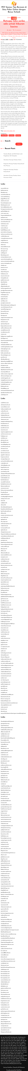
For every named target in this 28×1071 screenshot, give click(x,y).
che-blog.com (4, 759)
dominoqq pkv (14, 1057)
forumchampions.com (6, 202)
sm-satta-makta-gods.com (7, 663)
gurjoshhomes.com (5, 475)
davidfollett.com (5, 442)
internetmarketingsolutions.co (8, 852)
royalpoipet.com (4, 963)
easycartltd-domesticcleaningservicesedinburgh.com (13, 713)
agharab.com (4, 529)
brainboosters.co (5, 423)
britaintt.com (4, 709)
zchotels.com (4, 648)
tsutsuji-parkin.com (5, 527)
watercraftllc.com (5, 546)
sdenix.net (3, 244)
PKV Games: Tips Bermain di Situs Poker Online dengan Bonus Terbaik (14, 9)
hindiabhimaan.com (5, 384)
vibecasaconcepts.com (6, 906)
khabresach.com (4, 386)
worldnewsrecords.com (6, 921)
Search (7, 141)
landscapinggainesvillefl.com (8, 623)
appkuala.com (4, 298)
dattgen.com (4, 571)
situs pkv (3, 1038)
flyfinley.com (4, 763)
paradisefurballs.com (6, 800)
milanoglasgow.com (5, 348)
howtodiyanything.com (6, 615)
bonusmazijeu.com (5, 971)
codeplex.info (4, 502)
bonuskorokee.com (5, 975)
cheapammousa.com (6, 532)
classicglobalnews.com (6, 705)
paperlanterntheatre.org (7, 542)
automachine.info (5, 879)
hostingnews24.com (5, 611)
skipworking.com (5, 271)
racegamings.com (5, 1015)
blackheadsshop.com (6, 932)
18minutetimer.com (5, 815)
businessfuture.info (5, 742)
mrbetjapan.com (5, 294)
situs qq (5, 1045)
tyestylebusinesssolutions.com (8, 961)
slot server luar (10, 1040)
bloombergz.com (5, 255)
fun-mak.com (4, 950)
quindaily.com (4, 686)
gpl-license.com (4, 598)
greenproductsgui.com (6, 806)
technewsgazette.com (6, 288)
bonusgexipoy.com (5, 977)
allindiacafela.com (5, 359)
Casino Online (17, 34)
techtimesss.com (5, 223)
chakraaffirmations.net (6, 769)
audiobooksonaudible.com (7, 694)
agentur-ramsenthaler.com (7, 894)
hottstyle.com (4, 613)
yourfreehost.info (5, 471)
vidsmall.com (4, 917)
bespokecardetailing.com (7, 509)
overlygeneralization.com (7, 825)
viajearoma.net (4, 525)
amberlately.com (5, 425)
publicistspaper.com (5, 684)
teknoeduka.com (5, 655)
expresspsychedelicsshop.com (8, 586)
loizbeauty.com (4, 273)
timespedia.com (4, 277)
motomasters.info (5, 902)
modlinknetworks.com (6, 998)
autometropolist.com (6, 563)
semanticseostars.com (6, 817)
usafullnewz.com (5, 402)
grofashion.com (4, 1009)
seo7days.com (4, 300)
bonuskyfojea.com (5, 973)
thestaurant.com (5, 965)
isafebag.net (4, 252)
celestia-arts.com (5, 200)
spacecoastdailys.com (6, 669)
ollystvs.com (4, 854)
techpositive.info (5, 844)
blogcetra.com (4, 850)
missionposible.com (5, 371)
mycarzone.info (4, 904)
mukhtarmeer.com (5, 632)
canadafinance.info (5, 330)
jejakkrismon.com (5, 280)
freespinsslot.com (5, 798)
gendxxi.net (3, 900)
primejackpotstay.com (6, 1017)
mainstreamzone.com (6, 819)
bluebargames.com (5, 205)
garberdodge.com (5, 211)
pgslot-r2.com (4, 644)
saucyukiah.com (4, 188)
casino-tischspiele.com (6, 263)
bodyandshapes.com (6, 700)
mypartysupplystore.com (7, 431)
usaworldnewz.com (5, 406)
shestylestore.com (5, 1029)
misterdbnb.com (4, 954)
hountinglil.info (4, 767)
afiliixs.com (3, 550)
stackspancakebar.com (6, 344)
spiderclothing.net (5, 494)
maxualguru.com (5, 792)
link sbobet (17, 1040)
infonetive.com (4, 321)
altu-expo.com (4, 521)
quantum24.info (4, 909)
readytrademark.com (6, 671)
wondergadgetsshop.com (7, 496)
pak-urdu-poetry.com (6, 848)
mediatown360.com (5, 367)
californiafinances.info (6, 328)
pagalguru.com (4, 640)
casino (5, 130)
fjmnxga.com (4, 315)
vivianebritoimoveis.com (6, 238)
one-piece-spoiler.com (6, 871)
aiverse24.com (4, 690)
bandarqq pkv (14, 1037)
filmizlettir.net (4, 192)
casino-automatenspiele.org (7, 261)
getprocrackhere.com (6, 988)
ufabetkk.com (4, 284)
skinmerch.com (4, 448)
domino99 (7, 1037)
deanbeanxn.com (5, 748)
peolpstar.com (4, 217)
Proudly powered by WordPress (14, 1070)
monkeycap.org (4, 242)
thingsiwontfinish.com (6, 1032)
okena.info (3, 504)
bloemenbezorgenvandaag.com (8, 305)
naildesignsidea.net (5, 538)
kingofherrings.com (5, 292)
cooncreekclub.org (5, 196)
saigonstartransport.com (7, 317)
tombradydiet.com (5, 477)
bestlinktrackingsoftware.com (8, 967)
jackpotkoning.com (5, 996)
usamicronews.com (5, 1007)
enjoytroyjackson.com (6, 580)
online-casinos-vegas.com (7, 373)
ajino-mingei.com (5, 469)
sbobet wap (13, 1053)
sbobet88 (3, 1055)
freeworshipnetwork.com (7, 544)
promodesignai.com (5, 682)
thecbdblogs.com (5, 388)
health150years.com (5, 230)
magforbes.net (4, 240)
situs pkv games (20, 1038)
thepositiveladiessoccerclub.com (8, 534)
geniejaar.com (4, 775)
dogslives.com (4, 859)
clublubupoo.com (5, 969)
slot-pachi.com (4, 796)
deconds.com (4, 711)
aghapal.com (4, 519)
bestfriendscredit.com (6, 511)
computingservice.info (6, 840)
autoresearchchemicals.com (7, 390)
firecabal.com (4, 592)
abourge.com (4, 548)
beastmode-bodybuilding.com (8, 738)
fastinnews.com (4, 990)
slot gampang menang (14, 1061)
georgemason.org (5, 723)
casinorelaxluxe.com (5, 979)
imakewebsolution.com (6, 756)
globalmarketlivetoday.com (7, 596)
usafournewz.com (5, 413)
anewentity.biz (4, 296)
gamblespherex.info (5, 892)
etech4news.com (5, 584)
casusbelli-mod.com (5, 482)
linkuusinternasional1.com (7, 490)
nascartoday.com (5, 634)
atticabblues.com (5, 561)
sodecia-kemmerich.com (6, 948)
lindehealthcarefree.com (6, 729)
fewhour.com (4, 813)
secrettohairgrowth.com (6, 307)
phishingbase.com (5, 1013)
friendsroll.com (4, 492)
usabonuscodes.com (5, 661)
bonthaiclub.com (5, 479)
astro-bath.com (4, 517)
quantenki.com (4, 911)
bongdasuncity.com (5, 794)
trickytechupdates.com (6, 382)
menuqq (25, 1055)
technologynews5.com (6, 652)
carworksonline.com (5, 221)
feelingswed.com (5, 590)
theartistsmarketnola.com (7, 340)
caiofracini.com (4, 842)
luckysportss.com (5, 1002)
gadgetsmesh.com (5, 829)
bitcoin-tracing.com (5, 698)
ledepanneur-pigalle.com (7, 336)
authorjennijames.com (6, 523)
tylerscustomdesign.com (6, 219)
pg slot (5, 1042)
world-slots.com (4, 754)
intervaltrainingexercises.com (8, 959)
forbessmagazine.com (6, 594)
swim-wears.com (4, 213)
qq (9, 1058)
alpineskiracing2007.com (7, 361)
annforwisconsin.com (6, 434)
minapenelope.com (5, 459)
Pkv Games (24, 34)
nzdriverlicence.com (5, 638)
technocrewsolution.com (6, 234)
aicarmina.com (4, 429)
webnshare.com (4, 823)
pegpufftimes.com (5, 198)
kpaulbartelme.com (5, 936)
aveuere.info (4, 802)
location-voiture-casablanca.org (8, 934)
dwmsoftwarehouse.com (6, 577)
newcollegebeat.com (5, 444)
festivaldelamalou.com (6, 207)
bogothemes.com (5, 467)
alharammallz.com (5, 552)
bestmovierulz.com (5, 452)
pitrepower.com (4, 365)
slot (14, 130)
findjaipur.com (4, 436)
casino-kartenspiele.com (6, 259)
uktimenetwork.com (5, 404)
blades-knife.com (5, 869)
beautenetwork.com (5, 696)
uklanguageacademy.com (7, 727)
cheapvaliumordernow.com (7, 944)
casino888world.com (5, 952)
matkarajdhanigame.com (7, 750)
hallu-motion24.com (5, 353)
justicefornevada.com (6, 831)
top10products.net (5, 733)
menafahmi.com (4, 630)
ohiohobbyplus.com (5, 465)
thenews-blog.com (5, 657)
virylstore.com (4, 225)
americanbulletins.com (6, 554)
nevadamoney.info (5, 332)
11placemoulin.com (5, 779)
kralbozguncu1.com (5, 621)
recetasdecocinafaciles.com (7, 536)
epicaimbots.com (5, 582)
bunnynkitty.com (5, 311)
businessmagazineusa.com (7, 913)
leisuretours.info (5, 834)
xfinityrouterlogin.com (6, 375)
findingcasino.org (5, 875)
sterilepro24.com (5, 923)
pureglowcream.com (5, 303)
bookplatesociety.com (6, 484)
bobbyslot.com (4, 777)
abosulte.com (4, 688)
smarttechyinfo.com (5, 788)
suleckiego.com (4, 394)
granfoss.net (4, 357)
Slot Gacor (4, 36)
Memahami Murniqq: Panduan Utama (12, 159)
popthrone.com (4, 752)
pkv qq (2, 1037)
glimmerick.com (4, 440)
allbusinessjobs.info (5, 731)
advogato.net (4, 250)
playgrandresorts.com (6, 1023)
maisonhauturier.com (6, 625)
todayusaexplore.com (6, 409)
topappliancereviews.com (7, 380)
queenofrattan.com (5, 863)
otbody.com (3, 265)
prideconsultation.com (6, 765)
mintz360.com (4, 781)
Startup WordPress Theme (9, 1067)
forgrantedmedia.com (6, 215)
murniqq (3, 1057)
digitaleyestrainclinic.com (7, 369)
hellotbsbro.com (4, 836)
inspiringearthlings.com (6, 617)
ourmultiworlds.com (5, 194)
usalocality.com (4, 411)
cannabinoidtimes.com (6, 804)
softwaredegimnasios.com (7, 665)
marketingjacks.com (5, 378)
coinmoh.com (4, 567)
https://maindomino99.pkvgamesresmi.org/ (11, 1063)
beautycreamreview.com (6, 565)
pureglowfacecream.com (6, 290)
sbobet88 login (9, 1055)
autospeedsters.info (5, 881)
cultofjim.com (4, 438)
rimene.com (3, 334)
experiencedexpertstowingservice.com (10, 929)
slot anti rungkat (20, 1042)
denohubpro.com (5, 867)
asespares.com (4, 557)
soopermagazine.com (6, 667)
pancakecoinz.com (5, 761)
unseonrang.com (5, 846)
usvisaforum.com (5, 450)
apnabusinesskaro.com (6, 392)
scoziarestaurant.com (6, 675)
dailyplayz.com (4, 986)
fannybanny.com (5, 992)
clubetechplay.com (5, 982)
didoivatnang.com (5, 573)
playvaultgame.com (5, 1021)
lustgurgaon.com (5, 773)
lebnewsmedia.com (5, 486)
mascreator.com (4, 627)
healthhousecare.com (6, 602)
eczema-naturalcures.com (7, 515)
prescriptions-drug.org (6, 232)
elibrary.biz (3, 513)
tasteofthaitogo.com (6, 309)
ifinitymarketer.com (5, 994)
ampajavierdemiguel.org (7, 421)
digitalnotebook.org (5, 790)
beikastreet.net (4, 190)
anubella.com (4, 692)
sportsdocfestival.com (6, 1027)
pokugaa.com (4, 1019)
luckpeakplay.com (5, 1004)
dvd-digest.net (4, 338)
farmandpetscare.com (6, 838)
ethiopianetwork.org (6, 827)
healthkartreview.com (6, 605)
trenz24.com (4, 269)
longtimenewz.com (5, 1000)
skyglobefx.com (4, 890)
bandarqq (21, 1057)
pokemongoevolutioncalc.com (8, 1011)
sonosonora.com (5, 488)
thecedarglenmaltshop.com (7, 721)
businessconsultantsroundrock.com (9, 703)
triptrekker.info (4, 898)
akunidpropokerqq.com (6, 507)
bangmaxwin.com (5, 319)
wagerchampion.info (6, 884)
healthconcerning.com (6, 809)
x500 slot (3, 1040)
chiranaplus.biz (4, 342)
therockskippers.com (6, 355)
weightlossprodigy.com (6, 786)
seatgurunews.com (5, 498)
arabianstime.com (5, 559)
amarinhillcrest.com (5, 246)
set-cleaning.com (5, 680)
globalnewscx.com (5, 856)
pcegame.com (4, 642)
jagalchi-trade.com (5, 454)
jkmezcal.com (4, 957)
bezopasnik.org (4, 313)
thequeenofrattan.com (6, 865)
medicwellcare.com (5, 915)
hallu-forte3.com (5, 351)
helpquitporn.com (5, 607)
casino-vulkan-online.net (6, 363)
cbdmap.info (4, 746)
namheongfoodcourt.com (7, 346)
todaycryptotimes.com (6, 659)
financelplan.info (5, 740)
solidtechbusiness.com (6, 925)
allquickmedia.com (5, 286)
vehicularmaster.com (6, 417)
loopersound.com (5, 457)
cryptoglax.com (4, 463)
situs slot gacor (11, 1042)
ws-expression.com (5, 646)
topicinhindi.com (5, 725)
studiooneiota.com (5, 873)
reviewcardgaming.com (6, 927)
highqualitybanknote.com (7, 609)
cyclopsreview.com (5, 569)
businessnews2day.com (6, 919)
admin (11, 39)
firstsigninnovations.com (7, 209)
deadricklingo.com (5, 888)
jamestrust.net (4, 267)
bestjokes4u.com (5, 771)
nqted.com (3, 636)
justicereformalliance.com (7, 461)
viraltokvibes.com (5, 236)
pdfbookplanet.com (5, 861)
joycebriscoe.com (5, 427)
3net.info (3, 500)
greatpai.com (4, 540)
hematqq (8, 1057)
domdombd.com (4, 984)
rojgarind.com (4, 811)
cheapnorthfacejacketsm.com (8, 473)
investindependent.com (6, 619)
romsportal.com (4, 1025)
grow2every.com (5, 600)
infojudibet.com (4, 744)
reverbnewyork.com (5, 446)
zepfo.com (3, 650)
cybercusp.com (4, 707)
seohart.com (4, 677)
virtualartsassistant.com (6, 940)
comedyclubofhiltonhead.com (8, 938)
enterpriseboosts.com (6, 257)
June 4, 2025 (5, 40)
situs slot (3, 1043)
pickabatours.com (5, 736)
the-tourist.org (4, 248)
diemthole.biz (4, 282)
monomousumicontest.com (7, 886)
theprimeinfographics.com (7, 942)
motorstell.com (4, 228)
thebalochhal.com (5, 415)
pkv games (10, 130)
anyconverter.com (5, 275)
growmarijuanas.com (6, 821)
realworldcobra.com (5, 877)
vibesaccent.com (5, 419)
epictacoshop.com (5, 323)
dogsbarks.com (4, 575)
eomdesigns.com (5, 896)
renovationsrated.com (6, 673)
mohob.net (3, 783)
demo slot (7, 1053)
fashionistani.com (5, 588)
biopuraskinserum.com (6, 325)
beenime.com (4, 946)
